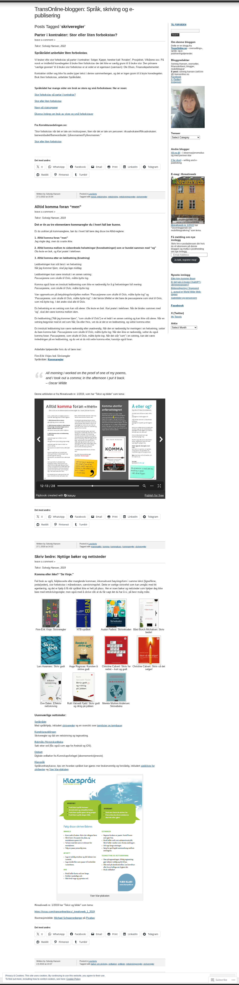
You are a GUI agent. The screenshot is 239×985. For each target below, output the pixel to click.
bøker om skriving (99, 964)
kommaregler (128, 546)
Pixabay (90, 918)
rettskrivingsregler (127, 197)
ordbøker (112, 964)
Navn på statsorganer (46, 107)
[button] (51, 615)
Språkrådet (40, 721)
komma (106, 546)
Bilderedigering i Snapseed (185, 288)
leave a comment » (45, 39)
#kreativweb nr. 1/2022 (182, 225)
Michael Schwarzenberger (68, 918)
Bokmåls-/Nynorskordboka (49, 742)
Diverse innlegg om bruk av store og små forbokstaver (64, 114)
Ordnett (39, 752)
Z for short (176, 160)
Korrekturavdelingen (45, 731)
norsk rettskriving (99, 197)
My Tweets (176, 317)
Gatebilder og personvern (184, 298)
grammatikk (96, 546)
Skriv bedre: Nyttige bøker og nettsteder (70, 557)
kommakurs (116, 546)
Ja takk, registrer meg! (185, 260)
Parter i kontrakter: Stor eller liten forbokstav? (76, 35)
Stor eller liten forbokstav (48, 101)
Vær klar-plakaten (59, 769)
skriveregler (141, 197)
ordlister (121, 964)
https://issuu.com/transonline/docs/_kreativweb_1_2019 (65, 911)
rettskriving (113, 197)
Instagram (176, 82)
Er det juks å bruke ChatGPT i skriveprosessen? (186, 283)
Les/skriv (93, 194)
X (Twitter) (176, 79)
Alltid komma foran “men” (58, 207)
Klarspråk (40, 762)
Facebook (176, 77)
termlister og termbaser (109, 725)
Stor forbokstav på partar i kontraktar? (55, 94)
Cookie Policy (73, 979)
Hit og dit (175, 153)
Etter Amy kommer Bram (183, 278)
